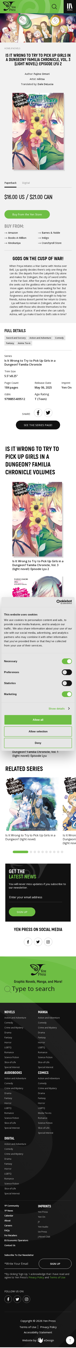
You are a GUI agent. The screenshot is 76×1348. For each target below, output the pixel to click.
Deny (38, 742)
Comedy (59, 337)
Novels (16, 48)
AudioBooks (13, 1073)
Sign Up (55, 1263)
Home (7, 48)
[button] (20, 852)
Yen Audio (43, 1226)
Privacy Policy (36, 1277)
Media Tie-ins (44, 1113)
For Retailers (10, 1235)
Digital (9, 1138)
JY (39, 1221)
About (7, 1220)
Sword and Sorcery (16, 337)
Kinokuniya (14, 243)
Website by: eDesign (38, 1340)
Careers (8, 1225)
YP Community (11, 1205)
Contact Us (9, 1245)
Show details (57, 708)
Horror (7, 1042)
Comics (43, 1073)
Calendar (8, 1215)
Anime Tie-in (24, 343)
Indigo (45, 237)
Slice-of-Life (10, 1062)
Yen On (41, 1216)
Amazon (13, 232)
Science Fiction (11, 1057)
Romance (9, 1052)
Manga (43, 1012)
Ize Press (42, 1231)
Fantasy (10, 343)
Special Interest (12, 1067)
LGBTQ (7, 1047)
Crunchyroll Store (52, 243)
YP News (8, 1210)
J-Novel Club (44, 1236)
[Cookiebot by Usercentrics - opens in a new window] (56, 602)
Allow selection (38, 731)
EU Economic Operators (16, 1240)
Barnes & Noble (51, 232)
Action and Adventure (40, 337)
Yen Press (43, 1211)
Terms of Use (57, 1277)
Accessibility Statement (38, 1332)
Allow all (38, 719)
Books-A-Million (17, 237)
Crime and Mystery (13, 1027)
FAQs (7, 1230)
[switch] (67, 672)
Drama (7, 1032)
